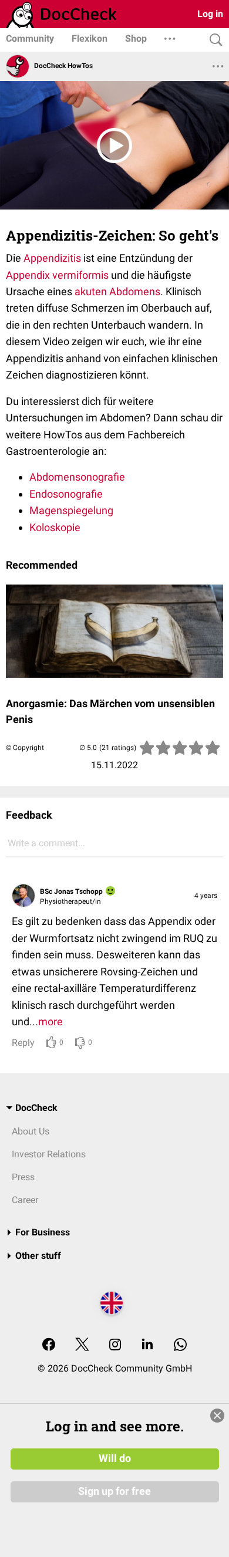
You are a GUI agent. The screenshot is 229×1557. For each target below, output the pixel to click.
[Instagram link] (115, 1345)
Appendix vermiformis (57, 275)
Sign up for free (114, 1491)
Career (25, 1199)
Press (23, 1177)
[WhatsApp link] (180, 1345)
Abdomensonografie (77, 477)
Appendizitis (52, 258)
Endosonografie (66, 494)
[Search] (213, 40)
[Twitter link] (82, 1345)
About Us (30, 1131)
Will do (115, 1458)
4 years (205, 895)
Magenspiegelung (71, 510)
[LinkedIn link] (147, 1345)
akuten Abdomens (117, 291)
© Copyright (25, 748)
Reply (23, 1042)
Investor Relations (49, 1154)
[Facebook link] (48, 1345)
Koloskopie (54, 527)
